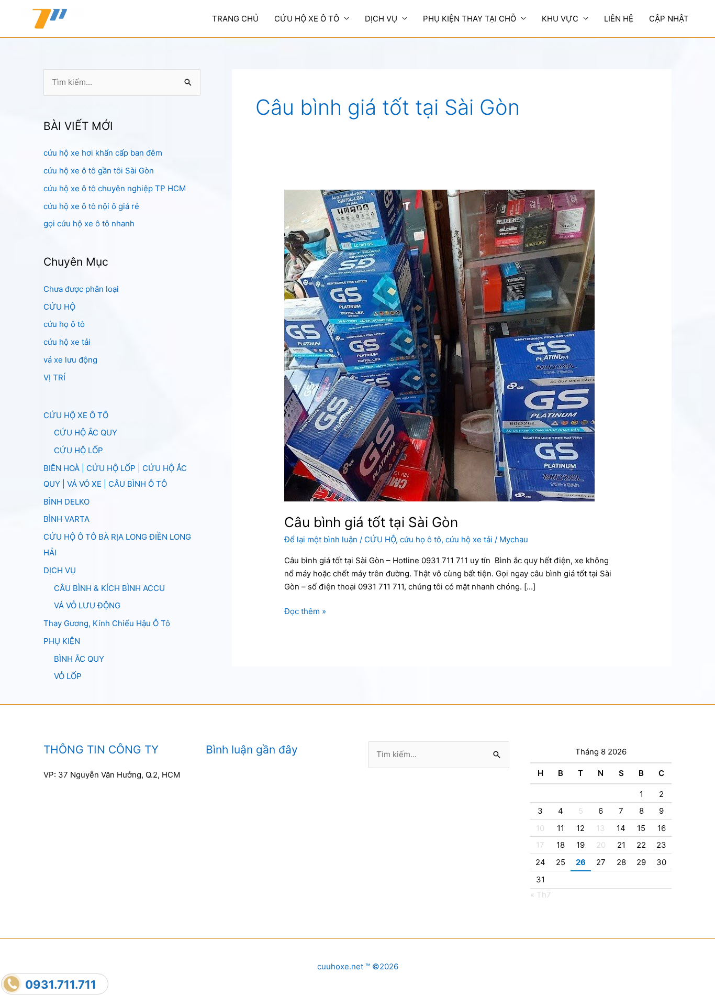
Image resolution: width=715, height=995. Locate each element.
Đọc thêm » (305, 612)
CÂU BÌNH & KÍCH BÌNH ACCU (109, 588)
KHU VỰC (560, 19)
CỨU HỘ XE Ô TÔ (306, 19)
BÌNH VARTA (66, 519)
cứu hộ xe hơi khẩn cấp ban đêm (102, 153)
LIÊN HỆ (618, 19)
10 (540, 828)
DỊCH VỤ (381, 19)
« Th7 (540, 895)
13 (600, 828)
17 (540, 845)
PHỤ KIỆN (61, 641)
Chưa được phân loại (81, 289)
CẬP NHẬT (669, 19)
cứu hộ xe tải (67, 342)
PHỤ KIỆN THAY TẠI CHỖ (469, 19)
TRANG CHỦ (235, 19)
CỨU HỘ (59, 307)
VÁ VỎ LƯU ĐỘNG (87, 605)
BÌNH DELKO (66, 502)
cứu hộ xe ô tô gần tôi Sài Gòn (98, 171)
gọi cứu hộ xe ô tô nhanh (89, 223)
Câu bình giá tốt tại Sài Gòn (371, 522)
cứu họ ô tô (64, 324)
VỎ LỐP (68, 676)
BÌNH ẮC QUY (79, 659)
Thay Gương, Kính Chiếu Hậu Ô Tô (106, 623)
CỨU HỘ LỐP (78, 450)
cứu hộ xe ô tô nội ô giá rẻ (91, 206)
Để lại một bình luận (321, 539)
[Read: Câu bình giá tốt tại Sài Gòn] (439, 345)
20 (601, 845)
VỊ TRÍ (54, 377)
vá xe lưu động (70, 360)
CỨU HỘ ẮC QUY (85, 433)
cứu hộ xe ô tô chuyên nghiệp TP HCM (114, 188)
